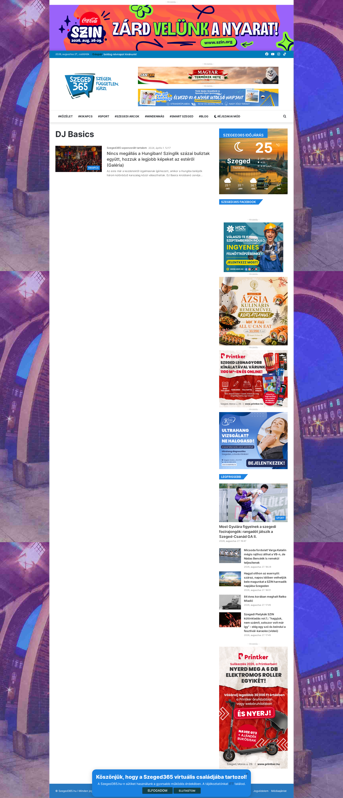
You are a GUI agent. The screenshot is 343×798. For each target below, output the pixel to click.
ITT (231, 784)
